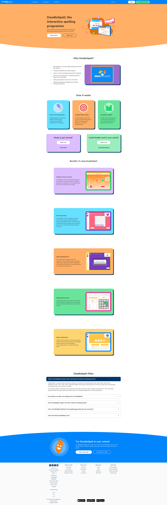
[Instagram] (55, 465)
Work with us (83, 469)
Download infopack (103, 147)
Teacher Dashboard (113, 471)
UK (53, 494)
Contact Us (53, 468)
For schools (68, 469)
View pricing (63, 147)
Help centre (98, 473)
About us (83, 467)
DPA (54, 473)
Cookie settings (53, 489)
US (53, 496)
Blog (98, 467)
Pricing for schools (69, 473)
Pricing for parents (69, 471)
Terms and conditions (54, 470)
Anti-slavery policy (53, 481)
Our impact (83, 473)
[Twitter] (53, 465)
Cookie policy (54, 475)
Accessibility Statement (54, 478)
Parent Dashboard (113, 469)
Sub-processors (53, 483)
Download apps (113, 467)
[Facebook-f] (50, 465)
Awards (83, 471)
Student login (113, 473)
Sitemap (54, 486)
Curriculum (98, 471)
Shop (98, 469)
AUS (54, 492)
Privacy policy (54, 472)
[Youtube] (57, 465)
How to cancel (53, 484)
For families (68, 467)
